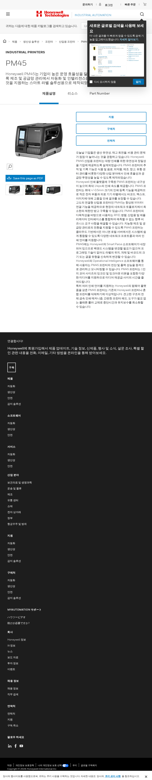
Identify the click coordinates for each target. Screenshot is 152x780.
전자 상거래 (14, 512)
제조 (10, 494)
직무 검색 (12, 694)
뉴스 (10, 651)
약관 (9, 765)
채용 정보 (12, 688)
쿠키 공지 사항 (113, 776)
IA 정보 (11, 645)
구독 (11, 367)
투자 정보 (12, 663)
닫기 (138, 81)
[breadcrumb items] (5, 41)
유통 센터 (12, 500)
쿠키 (74, 765)
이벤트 (11, 669)
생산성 (11, 392)
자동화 (11, 386)
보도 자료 (12, 657)
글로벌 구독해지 (89, 765)
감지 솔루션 (14, 403)
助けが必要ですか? (18, 623)
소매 (10, 506)
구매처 (111, 128)
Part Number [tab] (100, 93)
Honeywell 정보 (16, 639)
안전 (10, 397)
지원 (111, 116)
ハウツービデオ (16, 617)
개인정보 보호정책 (25, 765)
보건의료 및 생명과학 (19, 482)
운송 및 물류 (14, 488)
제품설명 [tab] (49, 93)
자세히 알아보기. (129, 39)
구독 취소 (12, 725)
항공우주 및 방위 (17, 523)
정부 (10, 518)
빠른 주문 (130, 4)
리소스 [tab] (73, 93)
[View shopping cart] (144, 4)
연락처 (111, 140)
